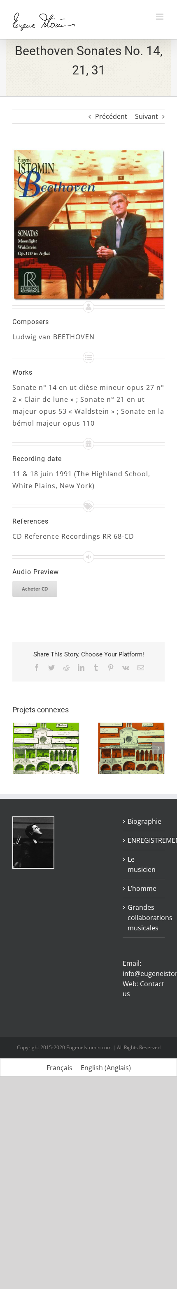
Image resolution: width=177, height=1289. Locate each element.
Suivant (146, 116)
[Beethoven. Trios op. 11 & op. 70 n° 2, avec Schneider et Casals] (131, 727)
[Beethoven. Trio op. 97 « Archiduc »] (45, 727)
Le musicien (142, 864)
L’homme (142, 888)
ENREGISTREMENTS (144, 840)
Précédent (111, 116)
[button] (18, 748)
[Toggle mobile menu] (160, 16)
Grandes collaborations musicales (144, 917)
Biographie (144, 821)
